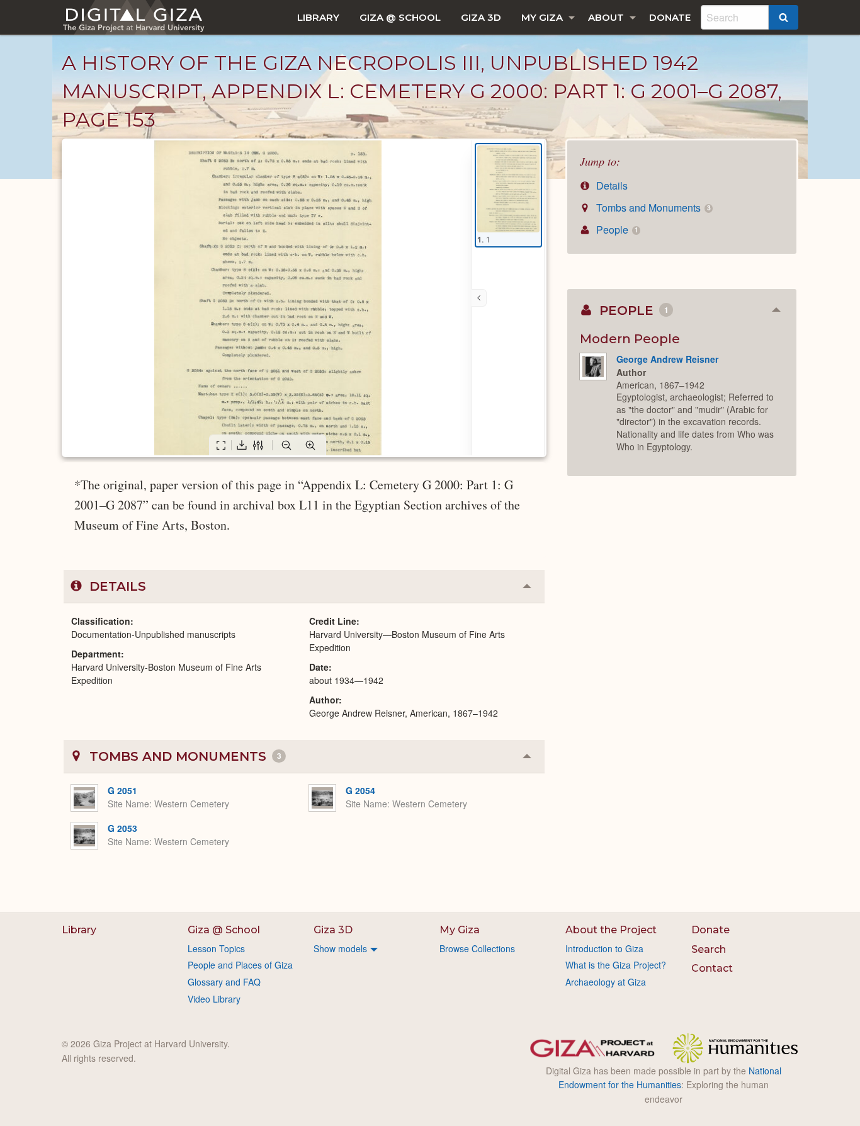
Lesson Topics (216, 948)
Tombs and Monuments (652, 207)
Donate (670, 17)
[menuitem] (318, 17)
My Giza (542, 17)
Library (318, 17)
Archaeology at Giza (605, 981)
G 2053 (122, 828)
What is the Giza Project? (615, 964)
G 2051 (122, 790)
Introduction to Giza (604, 948)
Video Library (214, 998)
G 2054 (360, 790)
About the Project (611, 930)
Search (708, 949)
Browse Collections (477, 948)
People (616, 229)
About (606, 17)
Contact (712, 968)
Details (611, 185)
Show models (340, 948)
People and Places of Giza (240, 964)
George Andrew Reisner (667, 359)
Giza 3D (481, 17)
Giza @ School (400, 17)
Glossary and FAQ (224, 981)
